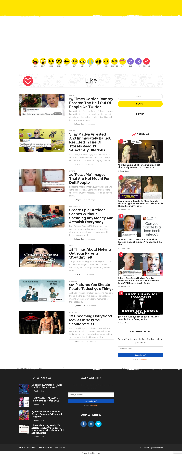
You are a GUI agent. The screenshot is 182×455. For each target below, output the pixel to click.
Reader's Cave (125, 210)
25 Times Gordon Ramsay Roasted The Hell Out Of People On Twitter (91, 103)
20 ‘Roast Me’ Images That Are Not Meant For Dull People (89, 179)
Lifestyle (73, 281)
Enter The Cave (95, 4)
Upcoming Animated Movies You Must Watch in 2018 (46, 386)
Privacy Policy (45, 448)
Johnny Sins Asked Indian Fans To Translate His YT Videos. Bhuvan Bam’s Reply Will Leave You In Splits (138, 280)
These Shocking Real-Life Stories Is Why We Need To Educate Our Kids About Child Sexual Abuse (47, 429)
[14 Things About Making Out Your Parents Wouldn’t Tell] (42, 255)
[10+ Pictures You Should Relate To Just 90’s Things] (42, 291)
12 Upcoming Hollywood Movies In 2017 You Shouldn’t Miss (90, 320)
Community (79, 4)
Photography (74, 206)
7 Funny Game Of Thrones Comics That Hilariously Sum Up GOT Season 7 (139, 166)
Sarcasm (72, 171)
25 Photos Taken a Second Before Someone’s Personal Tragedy (46, 414)
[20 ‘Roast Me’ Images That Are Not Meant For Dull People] (42, 180)
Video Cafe (73, 312)
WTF (71, 246)
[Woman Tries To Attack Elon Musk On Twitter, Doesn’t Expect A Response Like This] (140, 226)
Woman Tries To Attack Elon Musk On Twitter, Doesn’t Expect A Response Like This (140, 242)
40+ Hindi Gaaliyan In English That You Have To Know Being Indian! (138, 317)
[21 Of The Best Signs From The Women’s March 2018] (24, 402)
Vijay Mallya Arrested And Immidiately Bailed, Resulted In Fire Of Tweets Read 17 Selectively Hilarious (90, 142)
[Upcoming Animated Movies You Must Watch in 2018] (24, 388)
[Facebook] (83, 424)
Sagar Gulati (80, 124)
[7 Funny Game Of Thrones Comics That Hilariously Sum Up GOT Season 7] (140, 151)
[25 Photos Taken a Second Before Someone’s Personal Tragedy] (24, 415)
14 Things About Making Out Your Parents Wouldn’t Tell (90, 253)
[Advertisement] (91, 39)
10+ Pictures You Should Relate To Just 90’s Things (91, 287)
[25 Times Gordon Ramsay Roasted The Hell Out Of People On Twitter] (42, 105)
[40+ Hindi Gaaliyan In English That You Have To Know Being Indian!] (140, 303)
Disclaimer (32, 448)
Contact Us (111, 4)
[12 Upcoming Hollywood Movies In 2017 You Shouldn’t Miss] (42, 322)
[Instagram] (91, 424)
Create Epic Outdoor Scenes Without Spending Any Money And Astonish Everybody (91, 216)
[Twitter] (98, 424)
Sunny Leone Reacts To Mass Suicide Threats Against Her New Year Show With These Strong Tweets (140, 203)
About (22, 448)
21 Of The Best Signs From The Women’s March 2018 (45, 399)
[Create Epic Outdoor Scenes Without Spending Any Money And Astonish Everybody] (42, 216)
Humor (72, 95)
